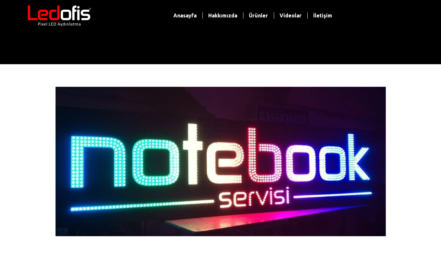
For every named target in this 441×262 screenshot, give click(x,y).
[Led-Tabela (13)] (221, 161)
